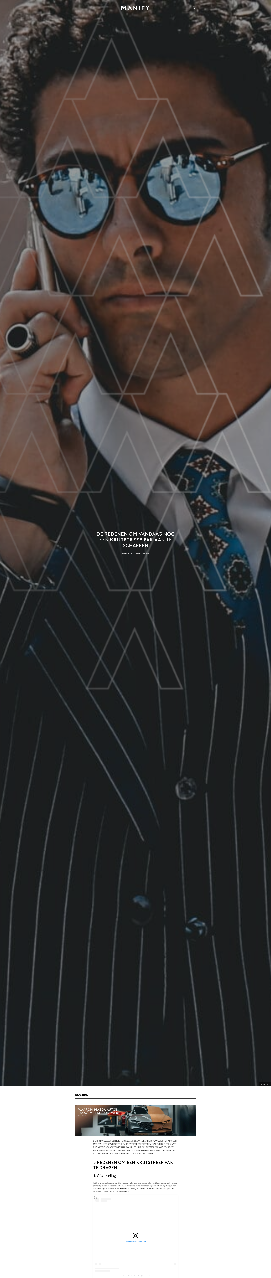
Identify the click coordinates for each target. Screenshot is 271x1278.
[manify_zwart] (135, 8)
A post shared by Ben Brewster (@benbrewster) (135, 1276)
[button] (77, 8)
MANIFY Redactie (142, 553)
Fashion (81, 1095)
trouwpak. (123, 1188)
